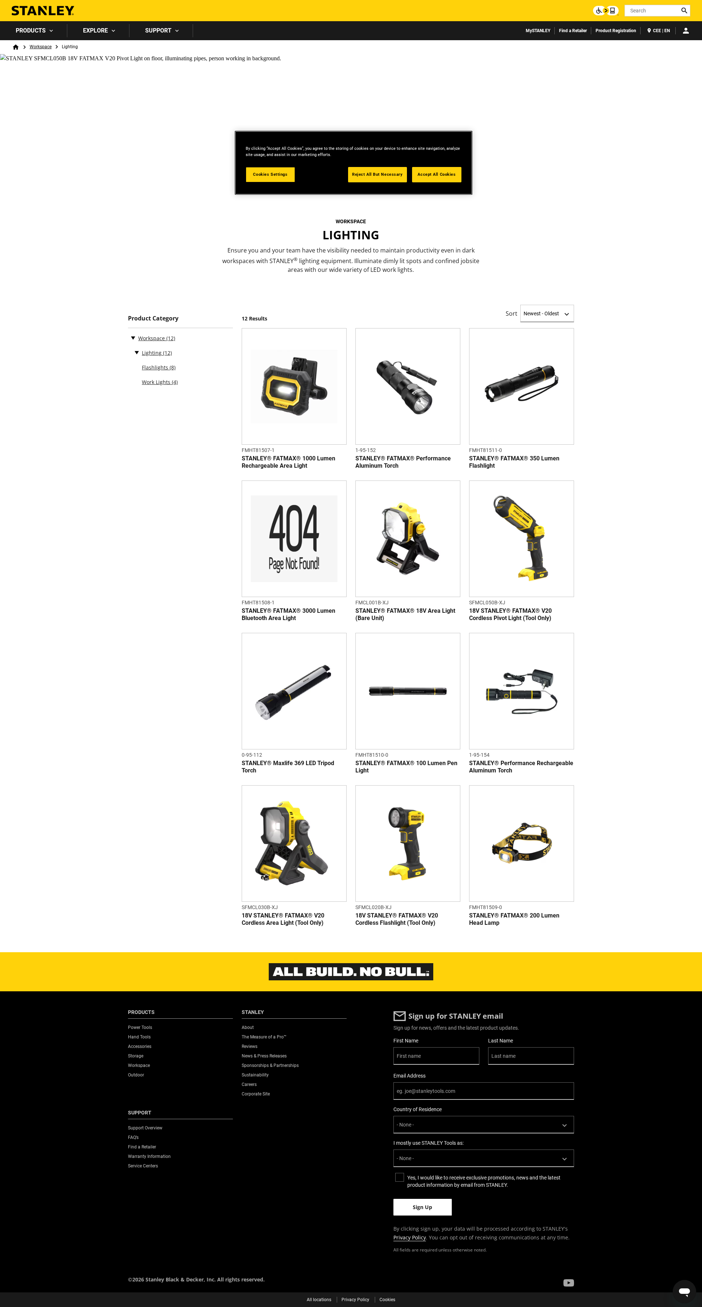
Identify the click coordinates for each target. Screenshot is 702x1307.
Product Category (153, 318)
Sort (511, 313)
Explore (95, 30)
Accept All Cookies (437, 174)
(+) (136, 352)
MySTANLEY (538, 30)
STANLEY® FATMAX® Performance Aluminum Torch (403, 462)
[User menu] (686, 30)
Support (158, 30)
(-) (133, 337)
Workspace (41, 46)
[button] (568, 1283)
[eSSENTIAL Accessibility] (606, 10)
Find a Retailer (573, 30)
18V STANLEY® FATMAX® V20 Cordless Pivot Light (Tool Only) (510, 614)
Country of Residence (417, 1109)
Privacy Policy (409, 1237)
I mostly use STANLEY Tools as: (428, 1143)
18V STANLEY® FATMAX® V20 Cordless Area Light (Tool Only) (283, 919)
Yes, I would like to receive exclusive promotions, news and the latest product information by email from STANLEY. (484, 1181)
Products (31, 30)
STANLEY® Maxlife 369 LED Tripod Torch (288, 767)
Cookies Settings (270, 174)
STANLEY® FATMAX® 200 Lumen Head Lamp (514, 919)
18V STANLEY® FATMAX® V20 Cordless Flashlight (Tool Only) (396, 919)
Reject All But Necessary (377, 174)
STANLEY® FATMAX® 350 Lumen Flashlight (514, 462)
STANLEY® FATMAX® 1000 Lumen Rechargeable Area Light (288, 462)
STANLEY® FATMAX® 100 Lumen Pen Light (406, 767)
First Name (405, 1041)
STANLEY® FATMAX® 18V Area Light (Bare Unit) (405, 614)
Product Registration (616, 30)
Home (15, 47)
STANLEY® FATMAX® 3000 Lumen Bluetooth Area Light (288, 614)
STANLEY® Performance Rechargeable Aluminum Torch (521, 767)
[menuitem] (33, 30)
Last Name (500, 1041)
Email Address (409, 1076)
